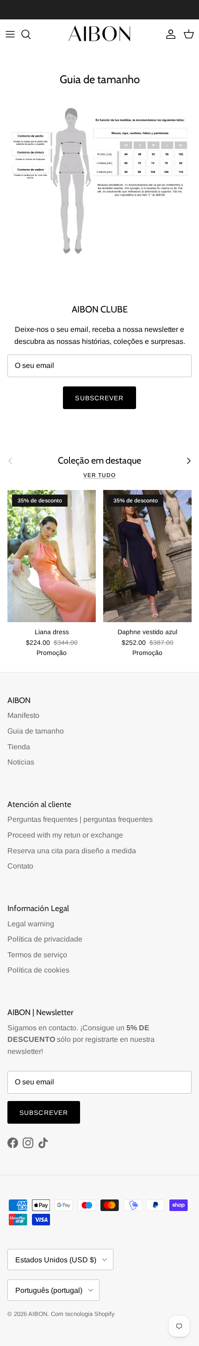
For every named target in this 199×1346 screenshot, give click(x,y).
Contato (20, 866)
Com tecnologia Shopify (83, 1313)
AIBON (37, 1313)
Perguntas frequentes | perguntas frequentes (80, 819)
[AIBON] (99, 34)
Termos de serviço (37, 955)
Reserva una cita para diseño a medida (71, 851)
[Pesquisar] (30, 34)
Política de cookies (38, 970)
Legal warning (30, 924)
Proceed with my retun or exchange (65, 835)
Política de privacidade (44, 939)
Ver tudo (99, 475)
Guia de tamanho (35, 731)
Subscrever (99, 398)
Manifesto (23, 715)
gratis (62, 10)
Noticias (20, 762)
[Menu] (10, 34)
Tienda (18, 747)
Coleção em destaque (99, 460)
